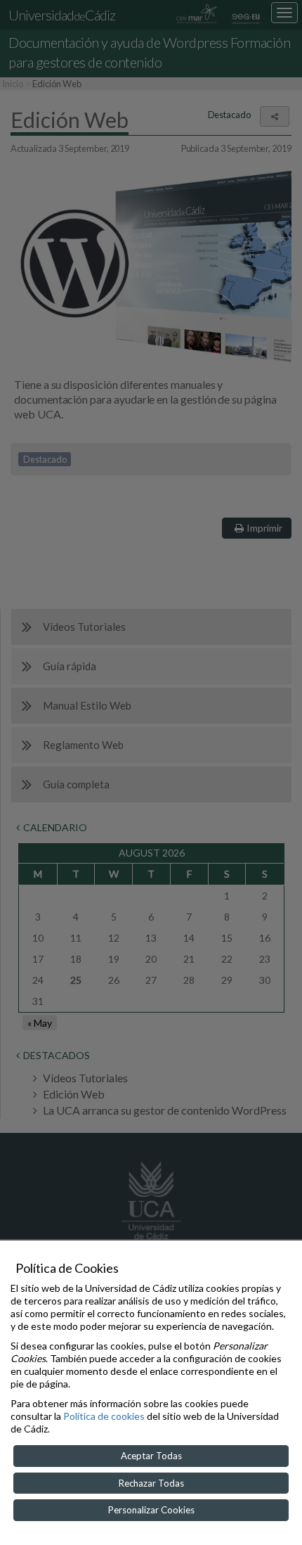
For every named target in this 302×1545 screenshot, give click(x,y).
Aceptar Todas (151, 1455)
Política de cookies (104, 1416)
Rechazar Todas (151, 1483)
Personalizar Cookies (151, 1509)
